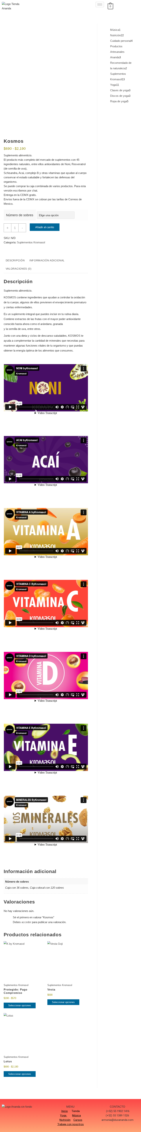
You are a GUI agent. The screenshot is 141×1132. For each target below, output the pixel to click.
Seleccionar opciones (19, 1005)
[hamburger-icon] (100, 4)
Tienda (75, 1111)
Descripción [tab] (15, 260)
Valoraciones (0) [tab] (19, 268)
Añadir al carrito (44, 227)
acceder (26, 922)
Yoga (63, 1115)
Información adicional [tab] (47, 260)
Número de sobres (19, 215)
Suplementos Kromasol (31, 242)
